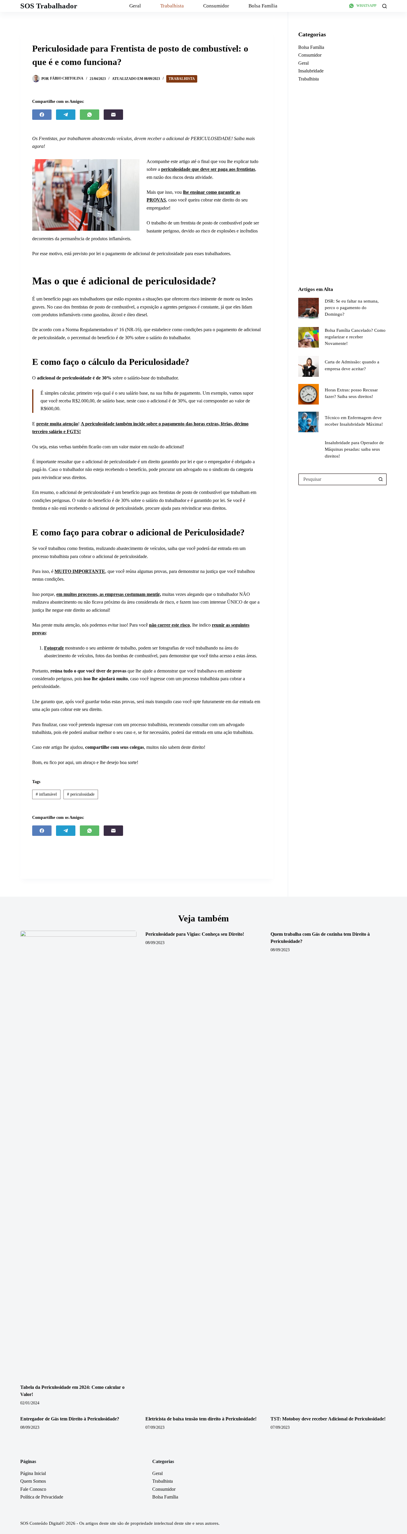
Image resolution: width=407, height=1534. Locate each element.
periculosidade (80, 794)
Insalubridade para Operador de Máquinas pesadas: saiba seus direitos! (354, 449)
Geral (135, 6)
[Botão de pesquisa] (380, 479)
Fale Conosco (33, 1489)
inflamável (46, 794)
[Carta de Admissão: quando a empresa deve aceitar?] (308, 366)
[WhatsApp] (89, 114)
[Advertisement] (342, 184)
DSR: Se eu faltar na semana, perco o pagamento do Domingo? (352, 308)
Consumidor (216, 6)
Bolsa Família (262, 6)
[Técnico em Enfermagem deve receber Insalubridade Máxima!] (308, 422)
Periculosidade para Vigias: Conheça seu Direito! (194, 934)
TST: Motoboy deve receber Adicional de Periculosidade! (328, 1418)
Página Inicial (33, 1473)
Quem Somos (33, 1481)
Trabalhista (172, 6)
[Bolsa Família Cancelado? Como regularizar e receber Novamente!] (308, 337)
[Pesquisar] (384, 6)
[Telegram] (65, 114)
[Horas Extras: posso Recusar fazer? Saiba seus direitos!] (308, 394)
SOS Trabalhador (48, 6)
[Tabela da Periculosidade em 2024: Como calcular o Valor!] (78, 1154)
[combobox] (337, 479)
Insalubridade (311, 70)
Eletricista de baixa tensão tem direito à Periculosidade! (201, 1418)
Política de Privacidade (41, 1496)
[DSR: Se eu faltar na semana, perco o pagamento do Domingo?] (308, 308)
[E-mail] (113, 114)
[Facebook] (42, 114)
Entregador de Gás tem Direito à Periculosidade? (69, 1418)
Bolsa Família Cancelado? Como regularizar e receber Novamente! (355, 337)
